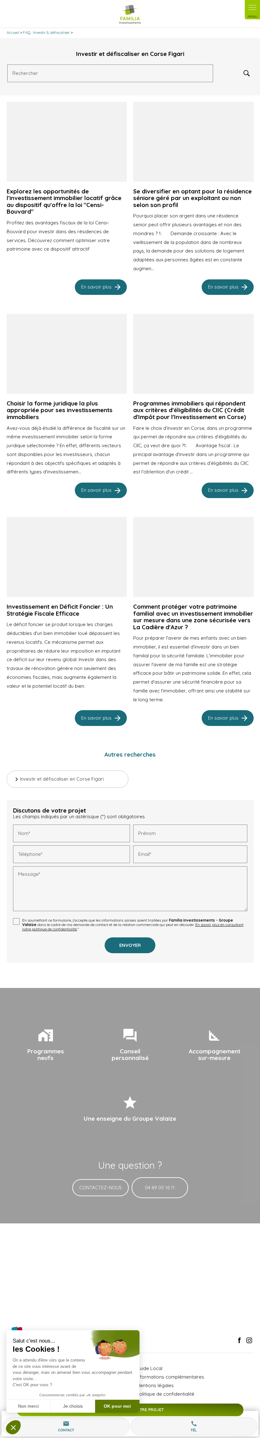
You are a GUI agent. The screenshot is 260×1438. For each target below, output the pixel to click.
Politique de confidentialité (165, 1394)
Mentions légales (155, 1385)
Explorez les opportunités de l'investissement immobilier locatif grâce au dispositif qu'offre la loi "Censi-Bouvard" (64, 201)
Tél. (194, 1426)
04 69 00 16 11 (160, 1188)
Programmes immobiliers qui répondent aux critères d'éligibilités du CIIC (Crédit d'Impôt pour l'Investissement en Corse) (189, 410)
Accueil (13, 32)
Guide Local (149, 1368)
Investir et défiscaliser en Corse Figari (62, 779)
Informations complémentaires (170, 1377)
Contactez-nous (100, 1188)
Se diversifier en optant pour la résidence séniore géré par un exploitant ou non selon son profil (192, 198)
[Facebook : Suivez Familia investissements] (239, 1340)
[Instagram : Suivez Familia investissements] (249, 1340)
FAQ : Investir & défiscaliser (47, 32)
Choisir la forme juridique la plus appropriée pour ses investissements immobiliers (60, 410)
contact (66, 1426)
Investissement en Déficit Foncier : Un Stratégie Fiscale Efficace (60, 610)
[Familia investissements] (130, 13)
